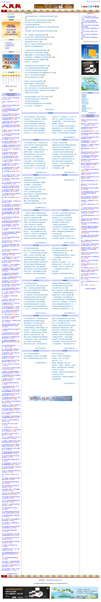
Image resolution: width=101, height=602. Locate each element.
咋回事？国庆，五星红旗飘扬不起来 (35, 271)
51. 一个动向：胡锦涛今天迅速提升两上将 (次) (11, 292)
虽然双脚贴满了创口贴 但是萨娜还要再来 (35, 306)
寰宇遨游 (36, 315)
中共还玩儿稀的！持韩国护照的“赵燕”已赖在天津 (39, 37)
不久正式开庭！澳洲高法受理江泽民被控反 (36, 290)
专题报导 (64, 280)
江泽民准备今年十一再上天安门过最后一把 (36, 168)
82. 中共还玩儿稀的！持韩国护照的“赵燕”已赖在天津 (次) (11, 409)
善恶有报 (83, 109)
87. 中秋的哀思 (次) (10, 427)
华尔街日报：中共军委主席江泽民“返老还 (63, 330)
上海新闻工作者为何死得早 (59, 224)
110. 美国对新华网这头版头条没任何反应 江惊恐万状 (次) (11, 512)
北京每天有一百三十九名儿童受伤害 (62, 217)
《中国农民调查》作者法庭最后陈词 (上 (63, 297)
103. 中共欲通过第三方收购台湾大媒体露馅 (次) (11, 486)
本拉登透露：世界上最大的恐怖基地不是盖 (64, 154)
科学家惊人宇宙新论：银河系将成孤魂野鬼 (36, 215)
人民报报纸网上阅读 (9, 44)
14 (8, 77)
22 (11, 78)
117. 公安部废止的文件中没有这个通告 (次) (11, 538)
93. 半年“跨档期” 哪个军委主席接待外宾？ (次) (11, 449)
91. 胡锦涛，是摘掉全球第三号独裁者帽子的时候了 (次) (11, 441)
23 (13, 78)
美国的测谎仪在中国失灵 (31, 180)
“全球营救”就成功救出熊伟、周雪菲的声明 (36, 99)
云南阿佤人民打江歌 (57, 374)
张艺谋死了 (56, 259)
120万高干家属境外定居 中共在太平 (34, 121)
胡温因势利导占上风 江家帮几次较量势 (63, 128)
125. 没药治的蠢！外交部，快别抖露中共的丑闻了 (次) (11, 569)
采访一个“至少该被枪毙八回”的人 (61, 323)
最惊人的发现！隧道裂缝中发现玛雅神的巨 (36, 337)
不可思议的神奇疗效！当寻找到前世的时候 (36, 318)
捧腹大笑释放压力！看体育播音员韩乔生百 (36, 194)
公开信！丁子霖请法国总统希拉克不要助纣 (36, 252)
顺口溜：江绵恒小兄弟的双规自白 (61, 356)
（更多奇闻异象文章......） (41, 242)
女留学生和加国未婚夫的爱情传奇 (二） (63, 306)
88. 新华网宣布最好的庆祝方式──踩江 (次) (11, 430)
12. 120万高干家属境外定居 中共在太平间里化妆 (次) (11, 142)
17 (16, 77)
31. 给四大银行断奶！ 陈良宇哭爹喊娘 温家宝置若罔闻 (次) (10, 214)
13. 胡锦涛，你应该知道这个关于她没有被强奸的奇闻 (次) (11, 146)
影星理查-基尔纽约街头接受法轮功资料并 (35, 297)
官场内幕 (36, 139)
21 (8, 78)
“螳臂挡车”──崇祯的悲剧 (32, 61)
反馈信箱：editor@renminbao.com (50, 580)
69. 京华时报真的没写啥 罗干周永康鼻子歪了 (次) (10, 361)
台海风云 (83, 105)
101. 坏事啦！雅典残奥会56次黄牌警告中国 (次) (11, 479)
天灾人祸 (64, 210)
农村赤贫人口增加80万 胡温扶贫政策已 (63, 334)
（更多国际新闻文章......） (70, 180)
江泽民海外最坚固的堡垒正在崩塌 (34, 299)
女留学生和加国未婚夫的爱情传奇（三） (63, 304)
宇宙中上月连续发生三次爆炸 (33, 224)
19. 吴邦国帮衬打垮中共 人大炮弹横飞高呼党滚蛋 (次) (10, 168)
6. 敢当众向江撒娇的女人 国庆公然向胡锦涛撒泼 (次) (11, 118)
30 (13, 80)
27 (5, 80)
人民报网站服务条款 (9, 45)
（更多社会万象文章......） (41, 278)
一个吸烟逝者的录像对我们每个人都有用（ (64, 255)
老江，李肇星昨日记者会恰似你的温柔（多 (36, 149)
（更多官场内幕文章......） (41, 172)
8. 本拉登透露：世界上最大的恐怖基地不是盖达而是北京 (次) (11, 127)
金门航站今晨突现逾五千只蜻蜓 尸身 (34, 236)
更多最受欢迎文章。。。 (13, 573)
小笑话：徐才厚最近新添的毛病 (32, 191)
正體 (91, 1)
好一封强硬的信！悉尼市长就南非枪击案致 (36, 295)
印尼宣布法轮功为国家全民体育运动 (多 (63, 158)
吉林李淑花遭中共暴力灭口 (33, 41)
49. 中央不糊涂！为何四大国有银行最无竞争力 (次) (11, 285)
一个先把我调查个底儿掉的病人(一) (62, 269)
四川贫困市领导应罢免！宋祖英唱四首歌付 (64, 299)
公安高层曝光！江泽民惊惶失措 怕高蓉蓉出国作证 (40, 57)
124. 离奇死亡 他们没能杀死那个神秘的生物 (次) (11, 565)
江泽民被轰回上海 (58, 168)
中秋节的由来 (57, 233)
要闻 (10, 10)
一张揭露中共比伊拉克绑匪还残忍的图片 (37, 50)
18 (19, 77)
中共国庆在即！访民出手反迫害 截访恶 (35, 273)
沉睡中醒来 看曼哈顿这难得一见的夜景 (35, 304)
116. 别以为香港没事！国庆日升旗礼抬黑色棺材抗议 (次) (11, 534)
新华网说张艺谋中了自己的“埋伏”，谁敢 (63, 264)
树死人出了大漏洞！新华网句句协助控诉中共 (38, 44)
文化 (66, 10)
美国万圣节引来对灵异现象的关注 (61, 147)
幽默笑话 (36, 175)
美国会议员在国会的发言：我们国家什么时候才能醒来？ (40, 90)
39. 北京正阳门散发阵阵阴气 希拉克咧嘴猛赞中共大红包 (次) (11, 246)
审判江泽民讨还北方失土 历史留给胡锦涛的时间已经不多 (42, 88)
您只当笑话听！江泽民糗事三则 (33, 106)
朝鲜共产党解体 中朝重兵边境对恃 (35, 83)
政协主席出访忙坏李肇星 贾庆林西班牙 (35, 130)
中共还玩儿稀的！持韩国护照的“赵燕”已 (63, 156)
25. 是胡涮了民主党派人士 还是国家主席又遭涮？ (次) (10, 190)
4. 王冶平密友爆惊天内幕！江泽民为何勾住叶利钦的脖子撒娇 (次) (11, 110)
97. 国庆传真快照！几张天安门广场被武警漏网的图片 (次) (11, 464)
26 (3, 80)
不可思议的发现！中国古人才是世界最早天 (36, 339)
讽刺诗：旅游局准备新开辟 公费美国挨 (63, 367)
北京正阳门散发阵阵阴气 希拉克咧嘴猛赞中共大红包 (40, 72)
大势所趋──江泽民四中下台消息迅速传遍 (35, 233)
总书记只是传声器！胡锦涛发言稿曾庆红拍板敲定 (39, 20)
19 (3, 78)
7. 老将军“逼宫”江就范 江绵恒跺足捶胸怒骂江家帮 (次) (11, 122)
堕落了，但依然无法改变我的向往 (34, 288)
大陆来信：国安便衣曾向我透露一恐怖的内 (64, 321)
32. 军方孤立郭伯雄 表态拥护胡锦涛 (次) (10, 218)
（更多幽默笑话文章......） (41, 207)
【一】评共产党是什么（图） (88, 16)
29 (11, 80)
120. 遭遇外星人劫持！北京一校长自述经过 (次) (11, 549)
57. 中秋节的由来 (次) (10, 314)
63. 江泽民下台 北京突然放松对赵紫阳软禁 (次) (10, 337)
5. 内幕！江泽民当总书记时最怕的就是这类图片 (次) (11, 114)
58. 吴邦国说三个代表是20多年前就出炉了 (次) (10, 317)
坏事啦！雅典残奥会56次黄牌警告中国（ (63, 231)
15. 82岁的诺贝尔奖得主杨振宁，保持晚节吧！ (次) (10, 153)
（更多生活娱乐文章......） (70, 278)
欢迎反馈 (7, 48)
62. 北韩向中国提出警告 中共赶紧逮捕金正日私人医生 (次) (10, 333)
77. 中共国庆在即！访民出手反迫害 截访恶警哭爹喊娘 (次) (11, 391)
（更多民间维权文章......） (70, 348)
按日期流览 (11, 72)
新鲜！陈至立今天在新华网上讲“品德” (34, 250)
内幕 (16, 10)
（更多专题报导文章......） (70, 313)
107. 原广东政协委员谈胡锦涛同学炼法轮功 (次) (11, 501)
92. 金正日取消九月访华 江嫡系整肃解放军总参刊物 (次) (10, 445)
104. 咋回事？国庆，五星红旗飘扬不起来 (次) (11, 490)
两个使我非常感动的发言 (32, 101)
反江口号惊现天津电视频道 (31, 353)
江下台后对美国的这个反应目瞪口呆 (62, 220)
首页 (4, 10)
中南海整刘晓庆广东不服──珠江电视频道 (35, 356)
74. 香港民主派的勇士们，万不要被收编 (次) (11, 379)
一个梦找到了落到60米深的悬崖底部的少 (35, 213)
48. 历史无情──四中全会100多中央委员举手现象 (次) (10, 281)
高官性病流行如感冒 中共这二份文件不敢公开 (38, 96)
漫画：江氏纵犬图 (58, 353)
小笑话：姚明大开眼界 (31, 196)
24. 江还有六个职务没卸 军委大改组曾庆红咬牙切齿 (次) (10, 187)
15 (11, 77)
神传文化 (36, 280)
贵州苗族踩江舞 (56, 379)
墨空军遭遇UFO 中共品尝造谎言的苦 (34, 323)
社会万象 (36, 245)
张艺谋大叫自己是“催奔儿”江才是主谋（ (35, 126)
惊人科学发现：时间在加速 (32, 341)
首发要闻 (50, 113)
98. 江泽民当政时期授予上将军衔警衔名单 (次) (11, 467)
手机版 (94, 1)
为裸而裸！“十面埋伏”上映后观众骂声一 (63, 266)
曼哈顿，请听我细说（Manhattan (61, 363)
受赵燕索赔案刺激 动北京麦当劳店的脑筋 (64, 130)
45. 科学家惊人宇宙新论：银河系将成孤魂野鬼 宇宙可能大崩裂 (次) (11, 270)
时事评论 (64, 139)
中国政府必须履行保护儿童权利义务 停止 (63, 149)
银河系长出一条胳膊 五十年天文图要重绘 (35, 330)
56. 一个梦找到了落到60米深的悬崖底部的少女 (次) (10, 311)
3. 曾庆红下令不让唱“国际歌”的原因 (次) (10, 106)
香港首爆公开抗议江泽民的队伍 (62, 332)
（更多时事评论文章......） (70, 172)
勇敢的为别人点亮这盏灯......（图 (61, 262)
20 (5, 78)
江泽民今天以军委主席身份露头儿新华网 (36, 70)
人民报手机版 (8, 42)
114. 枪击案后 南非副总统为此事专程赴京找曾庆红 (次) (11, 527)
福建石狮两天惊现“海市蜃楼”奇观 (34, 321)
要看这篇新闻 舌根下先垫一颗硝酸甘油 (36, 59)
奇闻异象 (36, 210)
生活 (60, 10)
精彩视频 (36, 350)
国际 (35, 10)
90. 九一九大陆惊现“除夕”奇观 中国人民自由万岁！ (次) (11, 438)
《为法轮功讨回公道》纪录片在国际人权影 (36, 285)
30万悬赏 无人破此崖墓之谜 (32, 217)
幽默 (29, 10)
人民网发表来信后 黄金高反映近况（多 (63, 236)
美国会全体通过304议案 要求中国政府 (34, 259)
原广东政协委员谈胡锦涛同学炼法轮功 (36, 68)
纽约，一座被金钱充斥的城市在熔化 (36, 85)
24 (16, 78)
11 (5, 82)
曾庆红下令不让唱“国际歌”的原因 (35, 75)
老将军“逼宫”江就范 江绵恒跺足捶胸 (34, 158)
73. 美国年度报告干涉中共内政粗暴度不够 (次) (11, 376)
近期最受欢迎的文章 (11, 94)
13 (5, 77)
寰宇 (78, 10)
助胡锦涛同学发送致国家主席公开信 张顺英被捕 (38, 103)
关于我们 (7, 47)
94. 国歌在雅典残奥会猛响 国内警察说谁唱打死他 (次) (10, 452)
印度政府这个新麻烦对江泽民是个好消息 (35, 203)
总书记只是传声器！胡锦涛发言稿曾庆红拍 (36, 145)
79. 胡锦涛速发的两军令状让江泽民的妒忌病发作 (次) (11, 398)
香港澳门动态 (85, 99)
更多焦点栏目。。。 (93, 112)
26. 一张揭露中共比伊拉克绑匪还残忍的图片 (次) (11, 194)
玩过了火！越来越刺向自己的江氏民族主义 (64, 126)
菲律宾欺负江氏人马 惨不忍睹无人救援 (36, 52)
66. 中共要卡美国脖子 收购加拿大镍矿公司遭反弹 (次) (10, 350)
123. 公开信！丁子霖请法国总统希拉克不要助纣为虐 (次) (11, 562)
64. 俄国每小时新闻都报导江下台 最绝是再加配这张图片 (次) (11, 342)
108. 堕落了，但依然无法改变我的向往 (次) (11, 505)
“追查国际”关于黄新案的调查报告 (34, 46)
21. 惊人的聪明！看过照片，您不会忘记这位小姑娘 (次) (11, 175)
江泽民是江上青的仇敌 (59, 142)
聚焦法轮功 (84, 100)
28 (8, 80)
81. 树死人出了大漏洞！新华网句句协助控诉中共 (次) (11, 405)
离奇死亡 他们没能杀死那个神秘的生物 (35, 222)
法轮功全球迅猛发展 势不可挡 (34, 77)
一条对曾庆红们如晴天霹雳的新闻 (62, 152)
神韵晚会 (83, 106)
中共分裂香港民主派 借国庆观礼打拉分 (63, 227)
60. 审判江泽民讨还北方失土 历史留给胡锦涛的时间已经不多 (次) (10, 326)
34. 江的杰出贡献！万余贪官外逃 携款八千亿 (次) (10, 225)
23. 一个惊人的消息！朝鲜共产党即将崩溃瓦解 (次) (11, 183)
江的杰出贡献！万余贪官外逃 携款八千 (35, 161)
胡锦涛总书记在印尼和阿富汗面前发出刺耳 (36, 262)
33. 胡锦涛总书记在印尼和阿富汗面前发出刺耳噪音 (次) (11, 221)
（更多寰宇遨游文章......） (41, 348)
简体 (88, 1)
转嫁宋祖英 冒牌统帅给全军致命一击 (62, 283)
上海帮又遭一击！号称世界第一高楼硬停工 (36, 119)
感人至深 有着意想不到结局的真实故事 (35, 264)
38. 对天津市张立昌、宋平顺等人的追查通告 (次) (11, 241)
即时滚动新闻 (90, 115)
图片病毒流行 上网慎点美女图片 (61, 222)
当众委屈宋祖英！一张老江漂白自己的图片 (64, 121)
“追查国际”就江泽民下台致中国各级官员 (35, 266)
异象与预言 (84, 111)
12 (3, 77)
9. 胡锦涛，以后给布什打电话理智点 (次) (11, 131)
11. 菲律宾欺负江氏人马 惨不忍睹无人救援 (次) (10, 138)
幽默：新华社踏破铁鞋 (31, 201)
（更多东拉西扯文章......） (70, 383)
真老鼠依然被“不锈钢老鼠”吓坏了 (62, 327)
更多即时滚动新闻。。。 (92, 288)
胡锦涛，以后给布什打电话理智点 (35, 81)
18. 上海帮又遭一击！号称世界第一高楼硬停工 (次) (11, 164)
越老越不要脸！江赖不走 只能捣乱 (62, 295)
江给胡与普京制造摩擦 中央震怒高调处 (35, 123)
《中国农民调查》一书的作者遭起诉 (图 (63, 343)
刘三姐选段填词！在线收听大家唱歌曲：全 (64, 376)
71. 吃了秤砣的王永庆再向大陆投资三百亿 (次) (11, 368)
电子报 (98, 1)
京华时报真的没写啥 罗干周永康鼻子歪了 (37, 65)
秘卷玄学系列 (85, 102)
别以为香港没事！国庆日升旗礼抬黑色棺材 (36, 269)
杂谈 (97, 10)
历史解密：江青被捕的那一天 (33, 147)
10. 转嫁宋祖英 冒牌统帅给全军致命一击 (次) (10, 134)
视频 (90, 10)
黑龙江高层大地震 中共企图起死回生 (62, 161)
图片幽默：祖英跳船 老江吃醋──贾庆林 (35, 198)
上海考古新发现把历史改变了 (33, 325)
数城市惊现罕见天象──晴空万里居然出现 (35, 343)
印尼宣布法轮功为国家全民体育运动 (36, 39)
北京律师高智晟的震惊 (32, 24)
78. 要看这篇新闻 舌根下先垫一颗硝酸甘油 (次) (10, 394)
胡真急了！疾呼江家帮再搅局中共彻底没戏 (64, 133)
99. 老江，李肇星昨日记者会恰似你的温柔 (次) (11, 471)
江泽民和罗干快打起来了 (60, 288)
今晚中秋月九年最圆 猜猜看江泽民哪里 (35, 182)
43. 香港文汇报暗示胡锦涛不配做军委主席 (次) (11, 261)
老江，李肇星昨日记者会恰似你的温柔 (36, 35)
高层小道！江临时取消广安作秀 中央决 (63, 119)
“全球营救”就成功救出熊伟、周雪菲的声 (35, 257)
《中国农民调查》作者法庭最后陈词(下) (63, 292)
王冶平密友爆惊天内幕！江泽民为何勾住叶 (36, 142)
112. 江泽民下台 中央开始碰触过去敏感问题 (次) (11, 519)
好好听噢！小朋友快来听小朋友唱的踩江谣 (64, 372)
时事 (22, 10)
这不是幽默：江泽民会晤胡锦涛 (32, 184)
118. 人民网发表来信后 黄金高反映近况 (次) (11, 542)
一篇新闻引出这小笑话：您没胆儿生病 (34, 189)
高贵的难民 (55, 271)
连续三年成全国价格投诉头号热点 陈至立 (63, 318)
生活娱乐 (64, 245)
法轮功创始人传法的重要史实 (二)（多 (62, 308)
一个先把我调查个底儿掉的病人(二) (62, 257)
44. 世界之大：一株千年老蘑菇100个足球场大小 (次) (11, 265)
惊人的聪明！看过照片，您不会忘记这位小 (64, 238)
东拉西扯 (64, 350)
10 (3, 82)
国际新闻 (64, 175)
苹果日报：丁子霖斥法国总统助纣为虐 (63, 163)
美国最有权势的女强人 (59, 252)
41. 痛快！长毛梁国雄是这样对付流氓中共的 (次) (11, 254)
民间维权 (64, 315)
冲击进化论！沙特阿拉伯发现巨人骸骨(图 (35, 332)
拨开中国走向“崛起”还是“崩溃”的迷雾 (62, 285)
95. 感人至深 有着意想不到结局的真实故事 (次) (10, 456)
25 (19, 78)
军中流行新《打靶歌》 (58, 369)
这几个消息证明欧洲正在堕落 (61, 215)
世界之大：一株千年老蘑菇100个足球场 (35, 231)
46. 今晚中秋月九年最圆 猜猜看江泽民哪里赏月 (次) (10, 274)
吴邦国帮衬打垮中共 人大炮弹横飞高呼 (35, 163)
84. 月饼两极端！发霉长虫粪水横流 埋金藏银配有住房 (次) (11, 417)
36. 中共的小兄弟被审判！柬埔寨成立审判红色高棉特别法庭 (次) (11, 234)
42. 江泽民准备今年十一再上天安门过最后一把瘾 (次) (11, 258)
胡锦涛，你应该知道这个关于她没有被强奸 (36, 220)
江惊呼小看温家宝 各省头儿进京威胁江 (35, 128)
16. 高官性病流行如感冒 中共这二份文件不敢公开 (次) (10, 157)
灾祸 (47, 10)
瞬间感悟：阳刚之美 (57, 123)
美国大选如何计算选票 (59, 248)
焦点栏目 (90, 92)
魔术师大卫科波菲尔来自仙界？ (33, 334)
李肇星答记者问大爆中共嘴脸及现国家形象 (64, 145)
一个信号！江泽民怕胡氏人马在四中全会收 (36, 308)
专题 (72, 10)
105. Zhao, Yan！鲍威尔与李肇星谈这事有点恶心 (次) (11, 493)
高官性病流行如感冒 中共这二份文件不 (35, 154)
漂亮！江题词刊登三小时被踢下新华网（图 (64, 290)
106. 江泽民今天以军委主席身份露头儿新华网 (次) (11, 497)
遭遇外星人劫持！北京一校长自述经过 (34, 227)
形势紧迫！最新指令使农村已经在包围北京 (64, 325)
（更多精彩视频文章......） (41, 362)
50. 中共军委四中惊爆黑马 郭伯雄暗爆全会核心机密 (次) (10, 289)
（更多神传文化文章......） (41, 313)
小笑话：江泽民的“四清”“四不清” (33, 187)
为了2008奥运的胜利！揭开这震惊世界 (35, 301)
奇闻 (41, 10)
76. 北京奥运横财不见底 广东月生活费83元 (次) (10, 387)
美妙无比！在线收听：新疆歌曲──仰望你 (63, 365)
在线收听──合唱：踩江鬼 (60, 358)
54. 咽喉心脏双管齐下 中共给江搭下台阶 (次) (10, 304)
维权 (84, 10)
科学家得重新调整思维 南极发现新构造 (35, 229)
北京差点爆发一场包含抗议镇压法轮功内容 (64, 341)
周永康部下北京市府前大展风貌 (62, 339)
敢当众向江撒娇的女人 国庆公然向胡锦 (35, 116)
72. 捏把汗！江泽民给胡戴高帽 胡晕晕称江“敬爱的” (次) (10, 372)
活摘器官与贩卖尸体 (86, 108)
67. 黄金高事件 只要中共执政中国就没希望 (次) (10, 353)
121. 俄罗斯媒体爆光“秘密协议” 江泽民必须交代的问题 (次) (11, 554)
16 (13, 77)
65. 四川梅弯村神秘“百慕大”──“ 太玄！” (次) (11, 346)
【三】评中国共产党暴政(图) (88, 20)
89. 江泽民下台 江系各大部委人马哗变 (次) (10, 434)
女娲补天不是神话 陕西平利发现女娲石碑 (35, 238)
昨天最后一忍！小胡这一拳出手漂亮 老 (35, 133)
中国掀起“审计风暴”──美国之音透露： (63, 337)
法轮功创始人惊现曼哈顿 (32, 292)
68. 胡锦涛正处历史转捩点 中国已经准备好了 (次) (10, 357)
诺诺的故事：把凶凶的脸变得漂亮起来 (63, 273)
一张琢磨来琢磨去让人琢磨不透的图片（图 (36, 327)
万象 (53, 10)
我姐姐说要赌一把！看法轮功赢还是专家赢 (38, 55)
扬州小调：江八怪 (57, 360)
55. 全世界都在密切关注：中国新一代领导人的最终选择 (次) (11, 307)
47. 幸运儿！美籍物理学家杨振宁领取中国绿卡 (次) (11, 278)
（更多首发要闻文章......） (70, 137)
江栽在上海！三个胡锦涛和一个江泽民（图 (64, 116)
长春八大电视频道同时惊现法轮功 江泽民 (35, 358)
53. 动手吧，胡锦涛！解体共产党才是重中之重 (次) (11, 300)
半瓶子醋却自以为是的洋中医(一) (62, 250)
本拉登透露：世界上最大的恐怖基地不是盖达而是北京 (41, 31)
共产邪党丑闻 (85, 103)
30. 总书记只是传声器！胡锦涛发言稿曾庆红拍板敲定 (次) (11, 209)
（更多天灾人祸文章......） (70, 242)
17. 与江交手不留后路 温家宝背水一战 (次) (11, 160)
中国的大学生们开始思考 (32, 92)
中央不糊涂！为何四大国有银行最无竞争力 (38, 22)
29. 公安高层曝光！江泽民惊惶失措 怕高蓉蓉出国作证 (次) (11, 205)
